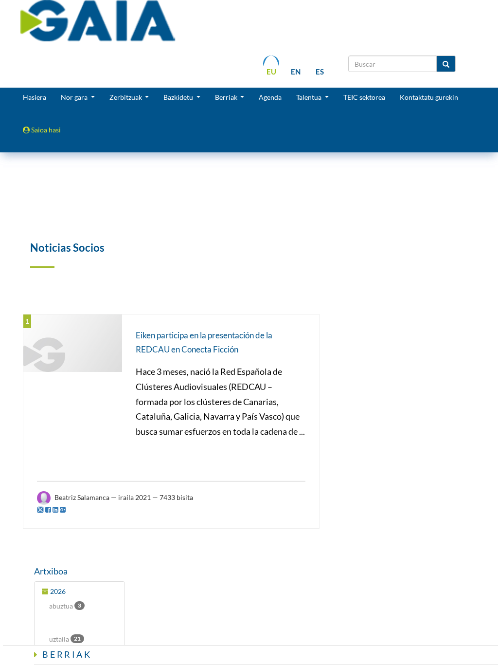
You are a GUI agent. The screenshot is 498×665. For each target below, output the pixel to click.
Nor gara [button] (75, 97)
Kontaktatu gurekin (429, 97)
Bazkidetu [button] (179, 97)
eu (271, 71)
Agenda (270, 97)
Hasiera (34, 97)
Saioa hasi (45, 130)
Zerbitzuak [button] (126, 97)
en (296, 71)
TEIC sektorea (364, 97)
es (320, 71)
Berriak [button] (227, 97)
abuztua (65, 606)
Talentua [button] (309, 97)
